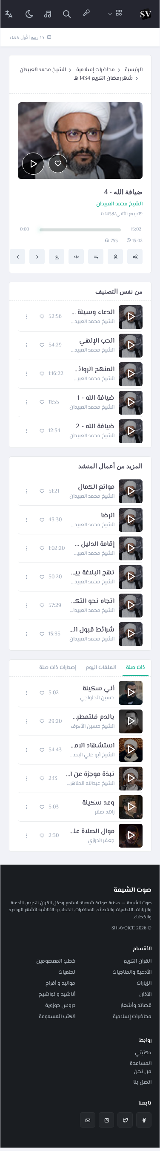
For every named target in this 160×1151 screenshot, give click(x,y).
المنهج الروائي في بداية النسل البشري (93, 370)
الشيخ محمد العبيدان (43, 70)
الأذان (145, 994)
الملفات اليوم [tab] (101, 667)
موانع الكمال (96, 487)
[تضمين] (76, 256)
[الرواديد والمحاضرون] (86, 14)
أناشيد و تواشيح (57, 994)
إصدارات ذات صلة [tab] (57, 667)
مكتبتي (143, 1053)
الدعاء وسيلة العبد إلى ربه (92, 313)
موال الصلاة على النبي (90, 832)
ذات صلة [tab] (135, 667)
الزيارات (144, 983)
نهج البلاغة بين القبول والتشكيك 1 (92, 573)
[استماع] (33, 164)
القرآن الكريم (137, 961)
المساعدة (140, 1063)
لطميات (66, 972)
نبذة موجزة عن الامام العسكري (90, 775)
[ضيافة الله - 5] (17, 256)
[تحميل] (56, 256)
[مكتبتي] (48, 14)
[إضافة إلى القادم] (95, 256)
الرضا (107, 516)
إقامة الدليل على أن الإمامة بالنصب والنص (93, 544)
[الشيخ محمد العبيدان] (115, 256)
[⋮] (26, 316)
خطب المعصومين (55, 961)
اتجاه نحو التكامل (92, 602)
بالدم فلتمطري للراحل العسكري (92, 718)
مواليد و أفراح (60, 983)
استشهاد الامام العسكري (92, 746)
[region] (80, 764)
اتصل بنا (142, 1082)
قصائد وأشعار (135, 1005)
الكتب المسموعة (57, 1017)
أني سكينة (98, 689)
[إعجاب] (58, 163)
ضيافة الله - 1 (95, 398)
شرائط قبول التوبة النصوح (91, 630)
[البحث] (67, 14)
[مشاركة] (135, 256)
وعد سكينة (98, 803)
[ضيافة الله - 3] (37, 256)
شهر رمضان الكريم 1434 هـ (103, 78)
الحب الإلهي (96, 341)
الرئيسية (134, 70)
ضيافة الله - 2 (95, 427)
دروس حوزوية (60, 1005)
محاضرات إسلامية (95, 70)
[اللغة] (9, 14)
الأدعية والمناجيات (131, 972)
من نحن (142, 1071)
